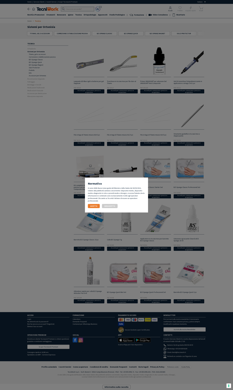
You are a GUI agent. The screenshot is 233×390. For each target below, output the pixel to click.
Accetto (93, 206)
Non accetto (109, 206)
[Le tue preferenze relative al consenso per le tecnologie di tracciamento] (228, 385)
